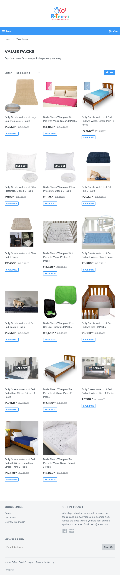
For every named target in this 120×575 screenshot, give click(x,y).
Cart (115, 31)
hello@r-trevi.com (99, 524)
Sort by (8, 72)
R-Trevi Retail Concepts (22, 562)
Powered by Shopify (45, 562)
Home (7, 38)
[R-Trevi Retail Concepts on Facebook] (64, 531)
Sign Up (108, 547)
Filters (109, 72)
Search (8, 513)
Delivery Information (15, 521)
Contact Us (10, 517)
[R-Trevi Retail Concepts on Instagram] (71, 531)
